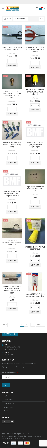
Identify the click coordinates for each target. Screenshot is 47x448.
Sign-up (6, 385)
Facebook (4, 421)
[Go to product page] (35, 176)
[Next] (43, 325)
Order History (8, 400)
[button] (3, 9)
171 (38, 325)
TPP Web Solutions (18, 438)
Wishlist (6, 411)
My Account (7, 396)
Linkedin (12, 421)
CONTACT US (10, 333)
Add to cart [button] (12, 65)
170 (32, 325)
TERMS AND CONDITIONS (10, 434)
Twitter (8, 421)
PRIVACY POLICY (24, 434)
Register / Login (9, 407)
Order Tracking (9, 403)
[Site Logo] (12, 8)
